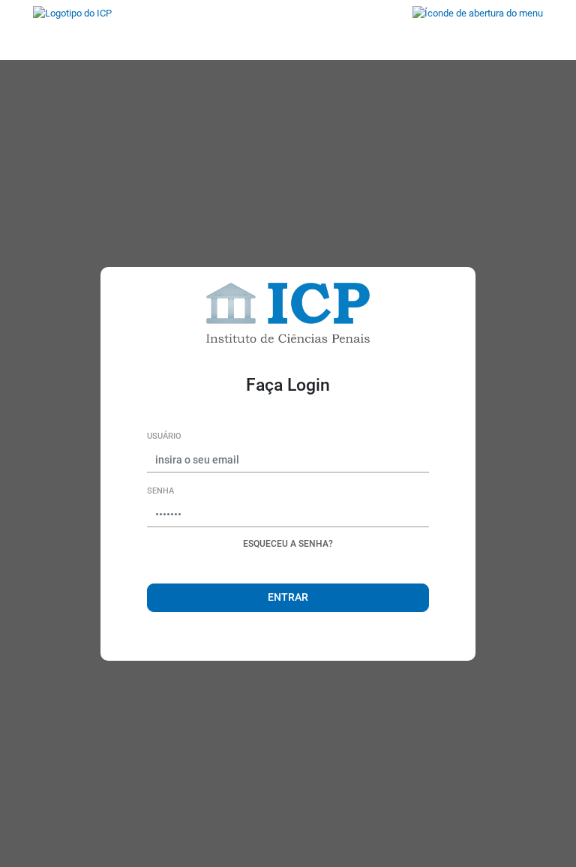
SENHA (160, 491)
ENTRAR (288, 597)
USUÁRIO (164, 436)
